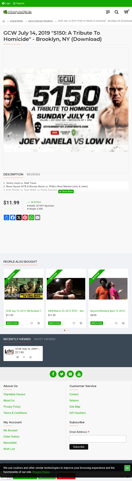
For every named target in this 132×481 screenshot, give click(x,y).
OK (127, 468)
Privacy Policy (41, 472)
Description (13, 174)
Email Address (79, 432)
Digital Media (16, 21)
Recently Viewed (17, 339)
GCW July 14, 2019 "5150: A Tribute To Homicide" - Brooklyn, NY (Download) (28, 348)
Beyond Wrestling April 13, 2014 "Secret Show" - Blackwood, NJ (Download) (109, 311)
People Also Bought (20, 261)
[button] (64, 330)
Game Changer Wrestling (40, 21)
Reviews (33, 174)
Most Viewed (45, 339)
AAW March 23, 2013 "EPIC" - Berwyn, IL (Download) (66, 311)
